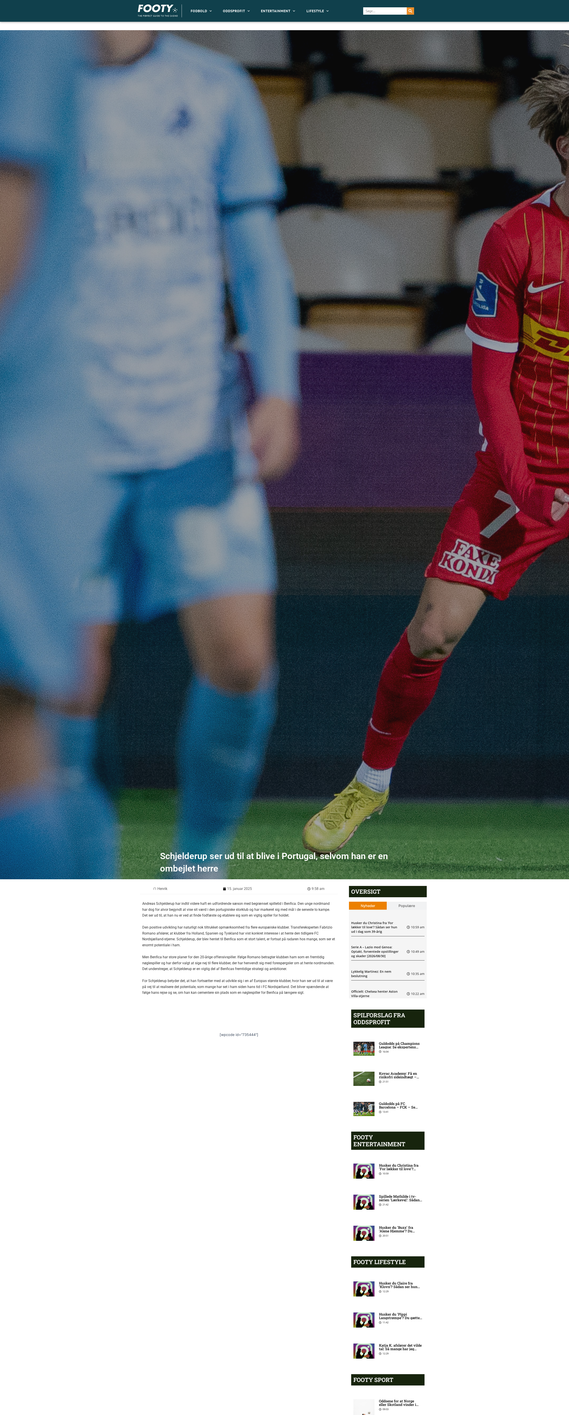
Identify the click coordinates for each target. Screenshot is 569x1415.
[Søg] (410, 11)
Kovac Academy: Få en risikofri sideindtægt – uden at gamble (398, 1077)
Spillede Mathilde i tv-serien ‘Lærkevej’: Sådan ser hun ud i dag (399, 1200)
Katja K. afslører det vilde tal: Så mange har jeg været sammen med (400, 1349)
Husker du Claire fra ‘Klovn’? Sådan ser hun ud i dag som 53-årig (398, 1286)
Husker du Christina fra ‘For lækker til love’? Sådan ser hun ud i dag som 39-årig (374, 927)
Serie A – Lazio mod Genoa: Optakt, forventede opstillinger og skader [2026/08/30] (375, 951)
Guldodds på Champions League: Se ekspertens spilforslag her (399, 1047)
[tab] (368, 906)
